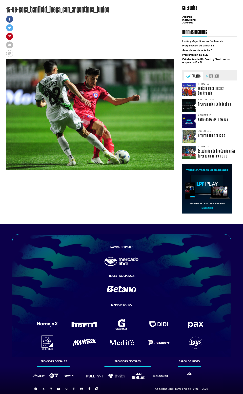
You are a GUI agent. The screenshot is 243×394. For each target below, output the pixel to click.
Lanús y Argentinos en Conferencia (202, 41)
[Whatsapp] (66, 389)
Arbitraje (187, 17)
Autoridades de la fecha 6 (197, 50)
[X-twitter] (43, 389)
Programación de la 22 (195, 55)
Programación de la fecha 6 (198, 45)
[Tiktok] (89, 389)
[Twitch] (97, 389)
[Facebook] (36, 389)
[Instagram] (51, 389)
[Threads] (74, 389)
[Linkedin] (81, 389)
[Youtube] (59, 389)
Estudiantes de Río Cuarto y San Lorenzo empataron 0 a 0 (217, 153)
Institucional (189, 20)
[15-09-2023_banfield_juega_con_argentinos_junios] (90, 169)
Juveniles (187, 22)
